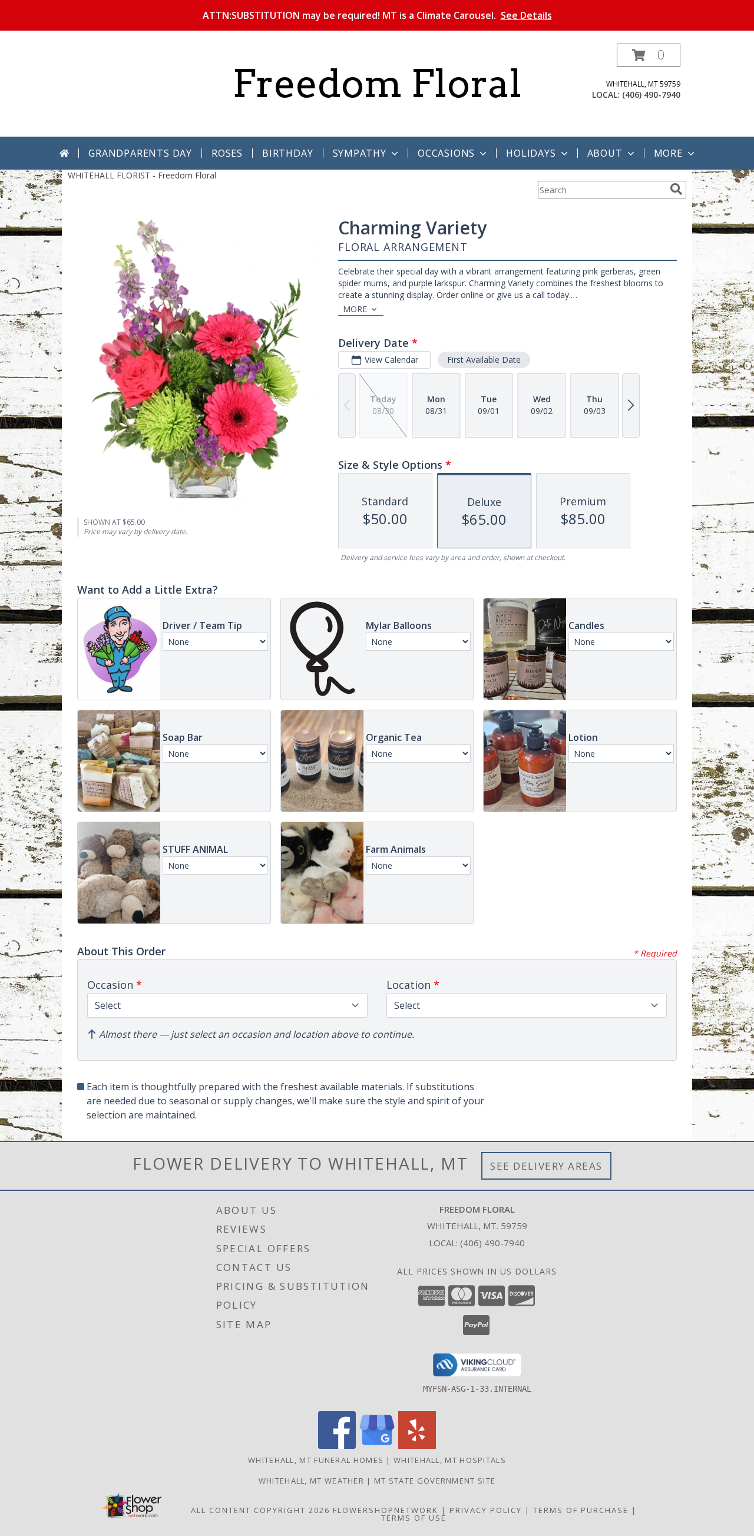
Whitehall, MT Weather (311, 1480)
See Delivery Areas (546, 1166)
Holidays (530, 153)
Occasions (446, 153)
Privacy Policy (485, 1510)
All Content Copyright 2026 (260, 1510)
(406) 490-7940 (651, 94)
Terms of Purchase (581, 1510)
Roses (227, 153)
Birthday (287, 153)
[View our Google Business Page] (377, 1445)
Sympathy (359, 153)
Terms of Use (414, 1517)
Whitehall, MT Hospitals (449, 1460)
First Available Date (484, 359)
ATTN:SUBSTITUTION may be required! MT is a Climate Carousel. (377, 15)
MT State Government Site (434, 1480)
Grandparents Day (140, 153)
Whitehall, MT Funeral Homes (315, 1460)
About (605, 153)
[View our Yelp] (417, 1445)
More (668, 153)
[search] (676, 189)
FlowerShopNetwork (385, 1510)
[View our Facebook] (337, 1445)
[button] (648, 55)
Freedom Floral (377, 84)
